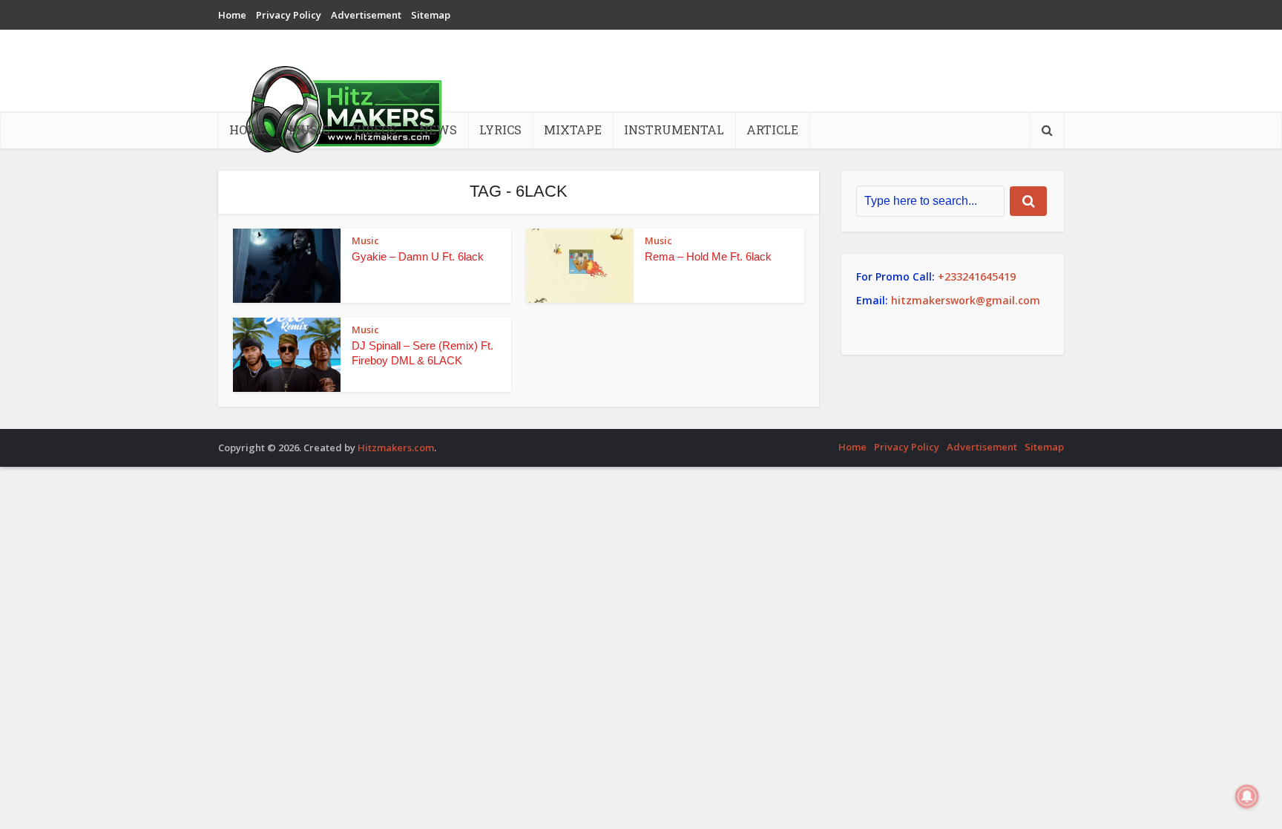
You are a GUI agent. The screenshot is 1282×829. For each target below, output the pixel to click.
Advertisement (366, 15)
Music (309, 129)
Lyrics (500, 129)
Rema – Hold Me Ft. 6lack (708, 256)
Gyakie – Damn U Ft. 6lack (418, 256)
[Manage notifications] (1247, 796)
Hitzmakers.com (396, 447)
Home (232, 15)
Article (772, 129)
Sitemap (430, 15)
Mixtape (573, 129)
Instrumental (674, 129)
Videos (374, 129)
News (438, 129)
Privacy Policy (288, 15)
